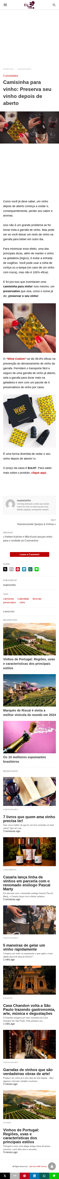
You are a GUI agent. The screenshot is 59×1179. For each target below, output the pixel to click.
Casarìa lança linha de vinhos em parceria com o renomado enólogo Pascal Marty (26, 883)
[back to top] (52, 1166)
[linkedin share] (24, 569)
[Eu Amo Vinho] (29, 4)
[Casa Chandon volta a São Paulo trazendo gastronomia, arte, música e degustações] (29, 980)
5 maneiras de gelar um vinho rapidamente (24, 947)
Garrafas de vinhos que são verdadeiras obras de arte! (28, 1072)
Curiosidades (24, 69)
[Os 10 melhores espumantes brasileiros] (29, 737)
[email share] (11, 569)
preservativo (9, 602)
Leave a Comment (29, 554)
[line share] (37, 569)
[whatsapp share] (30, 569)
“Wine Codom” (16, 358)
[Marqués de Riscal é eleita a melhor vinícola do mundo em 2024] (29, 690)
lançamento (10, 870)
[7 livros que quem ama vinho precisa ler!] (29, 791)
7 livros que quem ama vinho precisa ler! (29, 819)
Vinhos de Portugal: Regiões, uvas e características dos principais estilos (29, 663)
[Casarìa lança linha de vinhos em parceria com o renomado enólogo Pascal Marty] (29, 851)
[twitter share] (5, 569)
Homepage (8, 69)
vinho (22, 602)
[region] (29, 36)
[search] (54, 5)
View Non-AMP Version (38, 1166)
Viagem (7, 1123)
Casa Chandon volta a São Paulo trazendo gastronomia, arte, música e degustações (29, 1009)
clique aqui (38, 472)
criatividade (23, 598)
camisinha (8, 598)
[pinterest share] (18, 569)
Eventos (8, 998)
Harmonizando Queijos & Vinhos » (36, 524)
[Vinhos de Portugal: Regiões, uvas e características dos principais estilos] (29, 639)
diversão (37, 598)
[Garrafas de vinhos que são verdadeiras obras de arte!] (29, 1044)
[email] (15, 1176)
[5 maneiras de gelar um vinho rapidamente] (29, 919)
